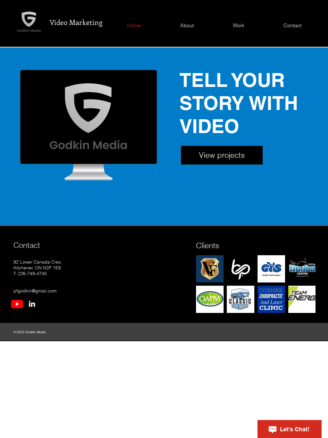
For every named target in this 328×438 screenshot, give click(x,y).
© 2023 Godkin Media (29, 332)
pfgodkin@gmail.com (35, 291)
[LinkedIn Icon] (32, 304)
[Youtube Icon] (17, 304)
